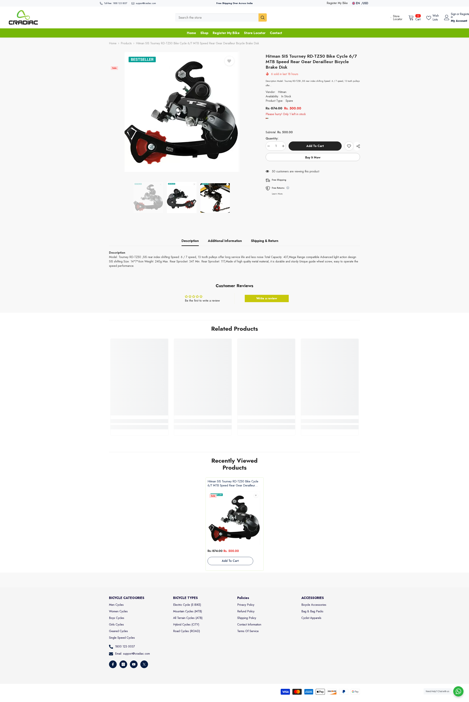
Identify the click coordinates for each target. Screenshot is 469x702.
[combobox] (216, 17)
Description (190, 240)
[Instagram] (123, 664)
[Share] (357, 146)
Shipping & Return (264, 240)
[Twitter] (144, 664)
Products (126, 43)
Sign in (453, 15)
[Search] (221, 17)
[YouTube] (134, 664)
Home (113, 43)
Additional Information (225, 240)
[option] (182, 112)
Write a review (266, 298)
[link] (139, 421)
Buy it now (312, 157)
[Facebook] (113, 664)
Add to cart (315, 146)
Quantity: (272, 138)
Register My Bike (337, 3)
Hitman (282, 92)
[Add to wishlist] (349, 146)
